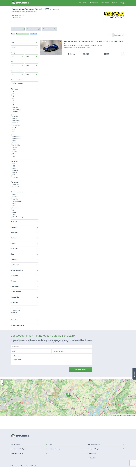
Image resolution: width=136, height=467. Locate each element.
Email (13, 29)
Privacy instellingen (93, 449)
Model (13, 47)
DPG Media (33, 466)
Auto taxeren (94, 3)
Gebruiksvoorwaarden (94, 444)
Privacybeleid (92, 453)
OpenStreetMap (126, 415)
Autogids (114, 3)
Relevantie (117, 35)
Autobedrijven (105, 3)
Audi (13, 42)
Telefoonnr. (30, 29)
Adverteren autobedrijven (18, 449)
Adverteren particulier (17, 453)
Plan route (46, 29)
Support (51, 444)
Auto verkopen (82, 3)
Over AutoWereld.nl (16, 444)
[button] (134, 374)
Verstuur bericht (81, 369)
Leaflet (114, 415)
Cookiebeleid (91, 458)
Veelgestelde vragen (55, 449)
